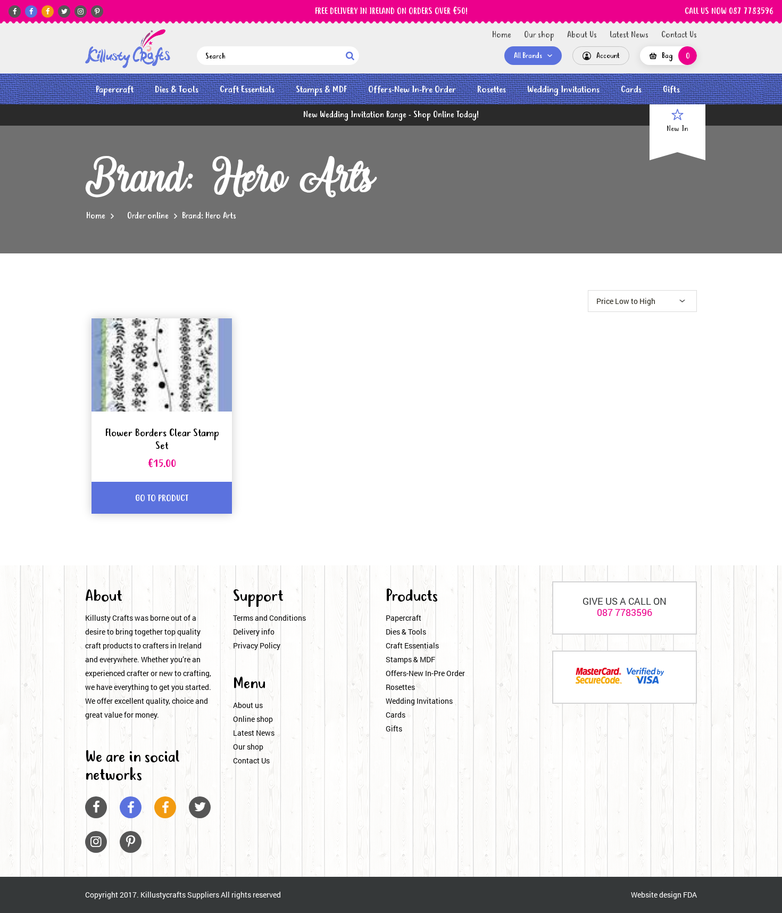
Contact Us (679, 35)
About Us (582, 35)
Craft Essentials (247, 89)
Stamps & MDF (321, 89)
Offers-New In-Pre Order (412, 89)
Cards (631, 89)
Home (501, 35)
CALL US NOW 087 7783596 (729, 12)
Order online (148, 216)
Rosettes (491, 89)
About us (248, 705)
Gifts (671, 89)
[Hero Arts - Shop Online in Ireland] (127, 48)
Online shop (253, 719)
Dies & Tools (176, 89)
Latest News (629, 35)
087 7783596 (624, 612)
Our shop (539, 35)
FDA (690, 895)
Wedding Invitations (563, 89)
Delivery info (253, 632)
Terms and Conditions (269, 618)
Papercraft (115, 89)
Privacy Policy (256, 645)
